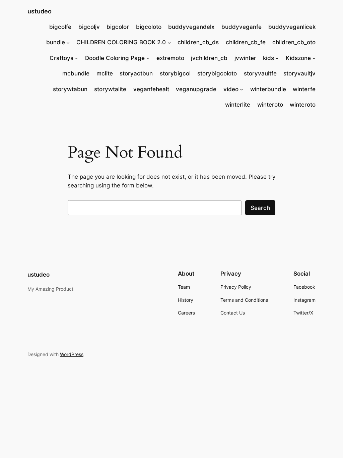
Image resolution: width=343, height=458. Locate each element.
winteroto (270, 104)
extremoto (170, 58)
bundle (55, 42)
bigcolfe (60, 26)
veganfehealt (151, 89)
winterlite (237, 104)
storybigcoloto (217, 73)
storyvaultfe (260, 73)
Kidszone (298, 58)
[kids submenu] (277, 58)
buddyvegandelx (191, 26)
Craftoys (61, 58)
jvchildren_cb (209, 58)
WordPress (71, 354)
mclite (104, 73)
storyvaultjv (299, 73)
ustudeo (39, 11)
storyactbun (136, 73)
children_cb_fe (246, 42)
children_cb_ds (198, 42)
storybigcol (175, 73)
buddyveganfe (241, 26)
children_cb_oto (294, 42)
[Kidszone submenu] (314, 58)
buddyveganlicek (292, 26)
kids (268, 58)
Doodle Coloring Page (115, 58)
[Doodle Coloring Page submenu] (147, 58)
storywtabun (70, 89)
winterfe (304, 89)
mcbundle (75, 73)
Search (260, 208)
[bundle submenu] (68, 42)
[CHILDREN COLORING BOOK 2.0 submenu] (169, 42)
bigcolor (118, 26)
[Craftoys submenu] (76, 58)
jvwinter (245, 58)
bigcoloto (148, 26)
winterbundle (268, 89)
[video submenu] (241, 89)
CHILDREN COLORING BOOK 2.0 (121, 42)
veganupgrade (196, 89)
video (230, 89)
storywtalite (110, 89)
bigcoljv (89, 26)
